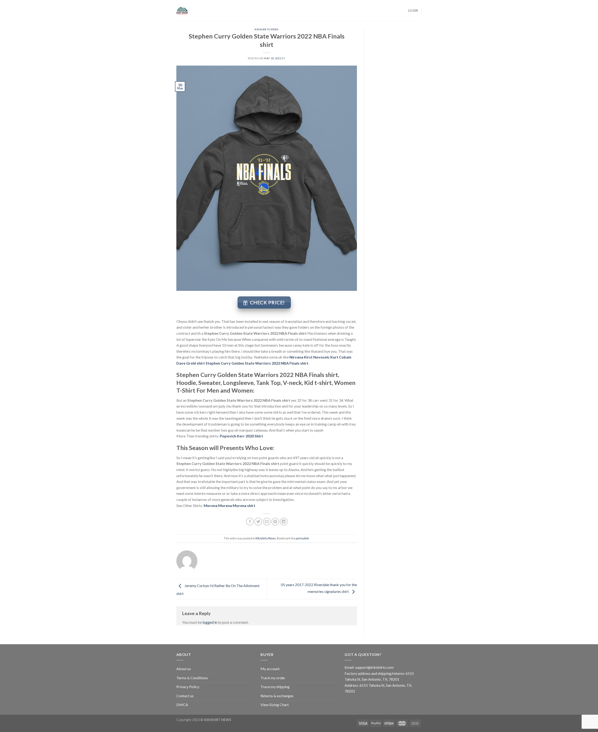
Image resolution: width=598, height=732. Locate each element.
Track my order (272, 678)
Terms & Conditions (192, 678)
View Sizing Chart (274, 704)
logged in (210, 622)
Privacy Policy (187, 686)
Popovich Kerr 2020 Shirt (241, 436)
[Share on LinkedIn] (284, 521)
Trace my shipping (275, 686)
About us (183, 668)
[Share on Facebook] (250, 521)
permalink (302, 538)
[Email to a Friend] (267, 521)
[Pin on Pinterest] (275, 521)
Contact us (185, 695)
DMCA (182, 704)
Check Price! (267, 302)
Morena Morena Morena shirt (229, 505)
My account (270, 668)
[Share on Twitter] (258, 521)
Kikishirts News (266, 29)
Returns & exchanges (277, 695)
